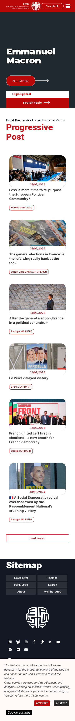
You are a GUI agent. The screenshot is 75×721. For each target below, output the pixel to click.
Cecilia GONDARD (21, 450)
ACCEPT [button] (42, 703)
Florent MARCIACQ (21, 207)
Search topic (32, 102)
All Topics (20, 80)
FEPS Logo (21, 584)
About (21, 591)
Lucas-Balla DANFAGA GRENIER (29, 271)
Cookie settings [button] (19, 712)
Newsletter (21, 577)
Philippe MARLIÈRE (21, 331)
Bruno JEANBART (21, 386)
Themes (52, 577)
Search (51, 6)
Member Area (52, 591)
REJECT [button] (61, 703)
